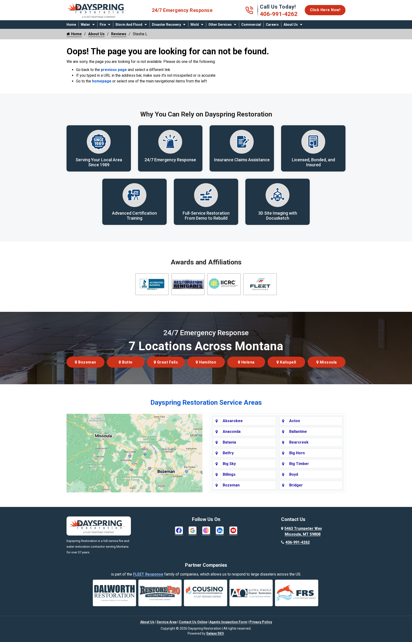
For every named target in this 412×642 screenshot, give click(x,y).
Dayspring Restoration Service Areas (206, 402)
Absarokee (233, 421)
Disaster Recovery (166, 24)
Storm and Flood (128, 24)
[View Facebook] (179, 530)
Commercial (251, 24)
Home (71, 24)
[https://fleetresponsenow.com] (99, 16)
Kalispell (287, 362)
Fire (103, 24)
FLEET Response (148, 574)
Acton (294, 421)
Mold (195, 24)
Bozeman (86, 362)
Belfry (228, 453)
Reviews (118, 34)
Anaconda (232, 431)
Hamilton (207, 362)
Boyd (293, 474)
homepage (101, 81)
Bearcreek (299, 442)
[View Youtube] (233, 530)
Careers (272, 24)
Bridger (296, 485)
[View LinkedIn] (219, 530)
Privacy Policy (260, 622)
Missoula (328, 362)
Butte (127, 362)
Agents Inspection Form (228, 622)
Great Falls (167, 362)
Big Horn (297, 453)
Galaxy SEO (215, 633)
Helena (247, 362)
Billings (229, 474)
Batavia (229, 442)
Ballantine (298, 431)
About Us (290, 24)
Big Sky (229, 463)
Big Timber (299, 463)
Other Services (220, 24)
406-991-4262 (279, 14)
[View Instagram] (206, 530)
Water (85, 24)
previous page (114, 69)
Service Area (167, 622)
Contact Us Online (193, 622)
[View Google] (192, 530)
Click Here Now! (325, 10)
